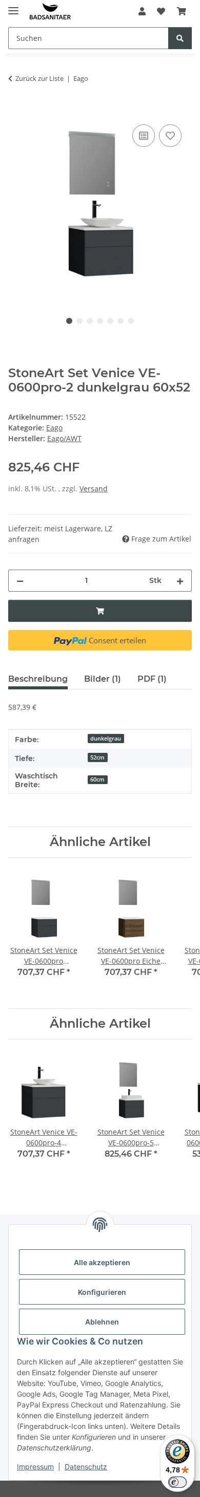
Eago (54, 427)
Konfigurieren (102, 1292)
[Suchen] (180, 38)
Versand (93, 488)
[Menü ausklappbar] (13, 6)
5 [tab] (110, 321)
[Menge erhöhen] (180, 580)
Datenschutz (86, 1466)
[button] (142, 11)
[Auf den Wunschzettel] (170, 135)
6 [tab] (120, 321)
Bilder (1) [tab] (102, 679)
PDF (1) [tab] (152, 679)
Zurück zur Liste (39, 78)
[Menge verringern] (20, 580)
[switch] (177, 1482)
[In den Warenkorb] (16, 110)
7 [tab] (131, 321)
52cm (97, 757)
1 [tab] (69, 321)
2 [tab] (79, 321)
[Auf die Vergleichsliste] (143, 135)
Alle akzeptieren (102, 1262)
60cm (97, 779)
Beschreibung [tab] (38, 679)
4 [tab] (100, 321)
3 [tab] (90, 321)
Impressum (35, 1466)
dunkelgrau (105, 738)
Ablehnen (102, 1321)
